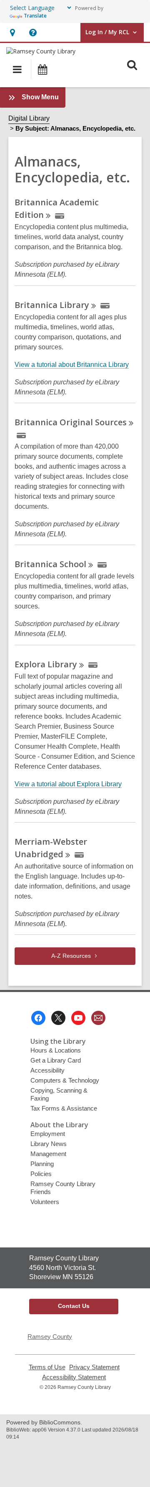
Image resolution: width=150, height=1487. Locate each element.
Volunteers (44, 1201)
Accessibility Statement (74, 1377)
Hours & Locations (55, 1050)
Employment (47, 1133)
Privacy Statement (94, 1367)
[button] (12, 32)
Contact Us (74, 1306)
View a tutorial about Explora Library (68, 784)
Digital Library (29, 118)
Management (48, 1153)
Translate (35, 15)
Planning (42, 1163)
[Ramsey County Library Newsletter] (98, 1018)
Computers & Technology (64, 1080)
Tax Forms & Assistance (63, 1108)
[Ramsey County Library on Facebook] (38, 1018)
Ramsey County (50, 1336)
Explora (46, 664)
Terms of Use (47, 1367)
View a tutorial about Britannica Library (72, 365)
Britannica (52, 305)
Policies (41, 1173)
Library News (48, 1143)
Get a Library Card (55, 1060)
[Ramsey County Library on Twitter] (58, 1018)
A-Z (71, 955)
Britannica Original (71, 422)
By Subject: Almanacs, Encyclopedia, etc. (75, 128)
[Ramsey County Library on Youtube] (78, 1018)
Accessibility (47, 1070)
